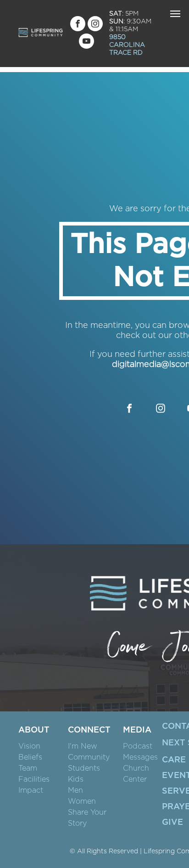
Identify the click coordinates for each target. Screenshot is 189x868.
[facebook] (77, 25)
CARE (174, 760)
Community (89, 757)
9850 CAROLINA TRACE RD (127, 45)
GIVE (172, 822)
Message (138, 757)
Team (27, 768)
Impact (30, 790)
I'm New (82, 746)
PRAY (173, 807)
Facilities (34, 779)
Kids (75, 779)
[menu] (175, 14)
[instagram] (95, 25)
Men (75, 790)
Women (82, 801)
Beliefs (30, 757)
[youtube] (86, 42)
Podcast (137, 746)
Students (84, 768)
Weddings (37, 801)
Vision (29, 746)
